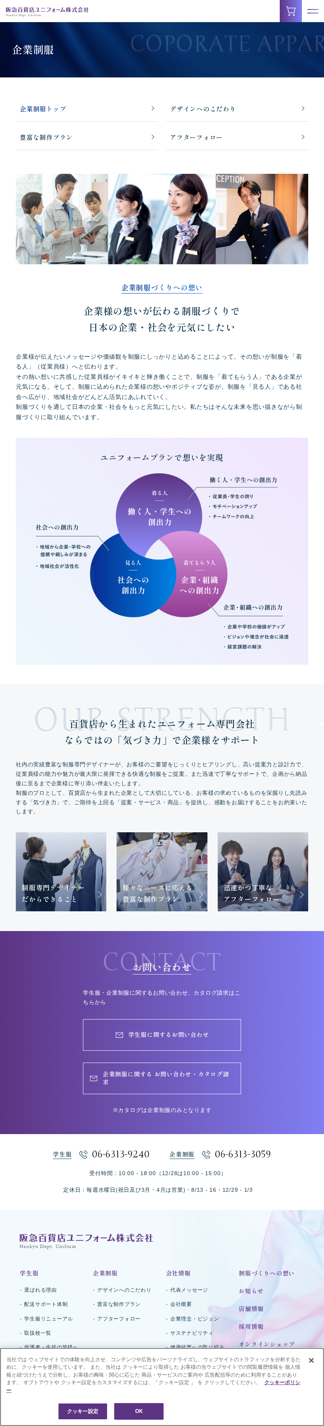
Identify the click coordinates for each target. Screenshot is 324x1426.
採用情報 (251, 1327)
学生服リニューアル (48, 1319)
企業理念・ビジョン (194, 1319)
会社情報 (178, 1273)
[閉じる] (311, 1360)
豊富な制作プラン (46, 137)
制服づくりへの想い (267, 1273)
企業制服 (105, 1273)
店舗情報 (251, 1309)
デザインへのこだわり (203, 109)
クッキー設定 (82, 1411)
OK (139, 1411)
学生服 (29, 1273)
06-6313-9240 (121, 1154)
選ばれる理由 (40, 1290)
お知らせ (251, 1291)
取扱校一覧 (37, 1333)
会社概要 (181, 1304)
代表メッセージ (189, 1290)
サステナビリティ (192, 1333)
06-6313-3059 (243, 1154)
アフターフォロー (196, 137)
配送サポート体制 (46, 1304)
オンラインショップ (267, 1344)
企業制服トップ (43, 109)
